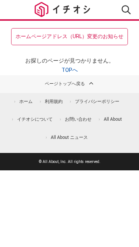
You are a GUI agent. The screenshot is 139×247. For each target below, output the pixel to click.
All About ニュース (69, 137)
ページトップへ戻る (65, 83)
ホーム (26, 101)
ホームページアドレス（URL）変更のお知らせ (69, 36)
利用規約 (54, 101)
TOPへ (70, 70)
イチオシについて (35, 119)
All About (113, 119)
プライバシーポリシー (97, 101)
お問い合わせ (78, 119)
